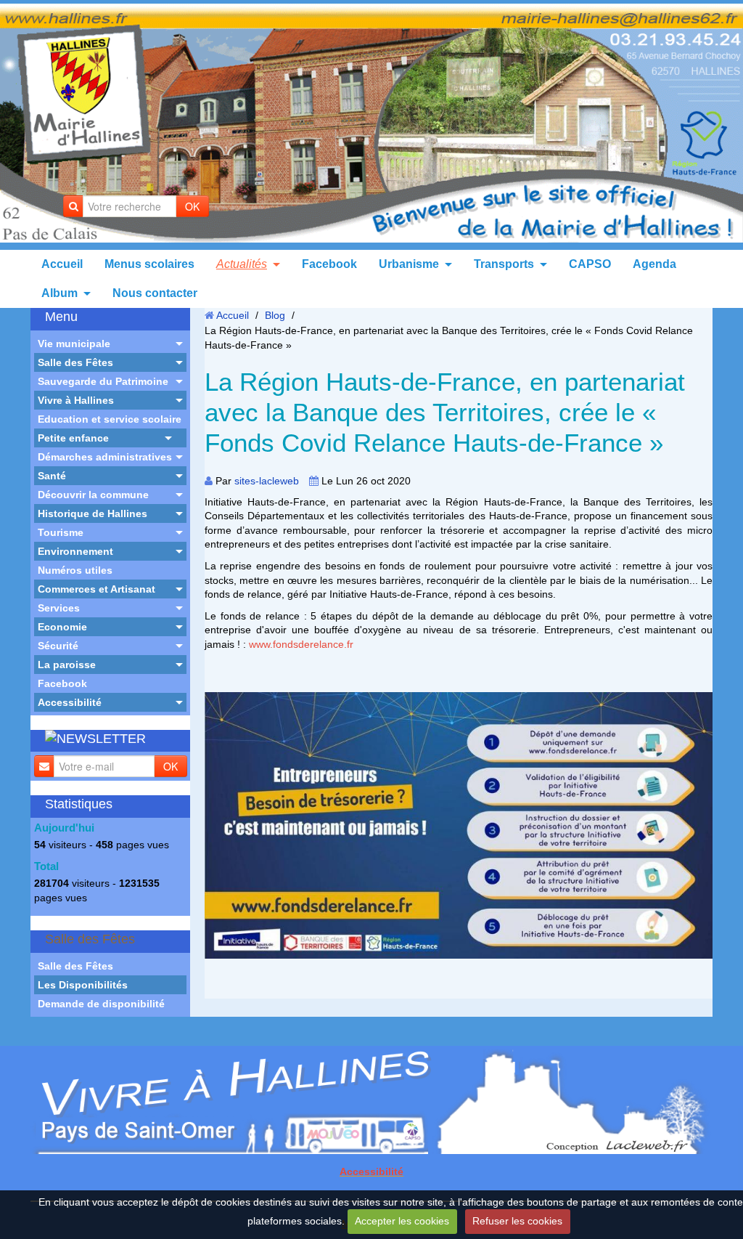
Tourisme (60, 532)
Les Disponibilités (83, 985)
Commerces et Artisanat (96, 589)
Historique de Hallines (92, 513)
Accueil (62, 264)
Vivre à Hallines (76, 400)
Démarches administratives (105, 457)
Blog (275, 315)
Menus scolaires (149, 264)
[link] (301, 644)
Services (59, 608)
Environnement (75, 551)
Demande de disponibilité (101, 1004)
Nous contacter (154, 293)
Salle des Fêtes (75, 362)
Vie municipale (74, 343)
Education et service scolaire (109, 419)
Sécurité (58, 645)
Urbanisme (409, 264)
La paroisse (67, 664)
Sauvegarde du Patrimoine (103, 381)
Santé (52, 476)
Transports (504, 264)
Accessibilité (70, 702)
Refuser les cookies (517, 1221)
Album (59, 293)
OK (192, 206)
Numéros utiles (75, 570)
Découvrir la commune (93, 494)
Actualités (241, 264)
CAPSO (590, 264)
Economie (62, 627)
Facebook (329, 264)
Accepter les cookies (402, 1221)
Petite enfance (73, 438)
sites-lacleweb (266, 481)
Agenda (654, 264)
